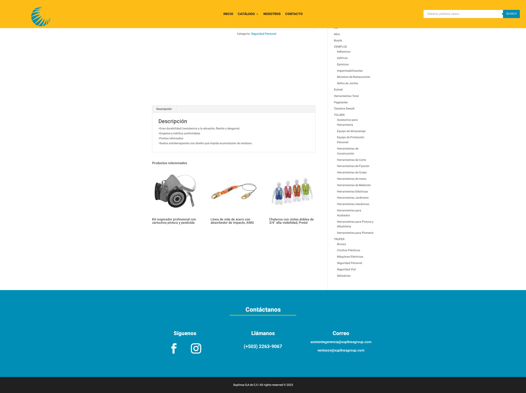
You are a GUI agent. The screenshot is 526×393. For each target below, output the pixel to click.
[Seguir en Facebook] (174, 348)
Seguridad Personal (263, 34)
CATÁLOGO (246, 14)
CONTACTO (294, 14)
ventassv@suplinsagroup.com (341, 350)
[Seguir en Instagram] (196, 348)
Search (511, 14)
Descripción (164, 109)
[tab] (164, 109)
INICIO (228, 14)
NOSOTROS (272, 14)
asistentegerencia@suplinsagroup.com (340, 342)
